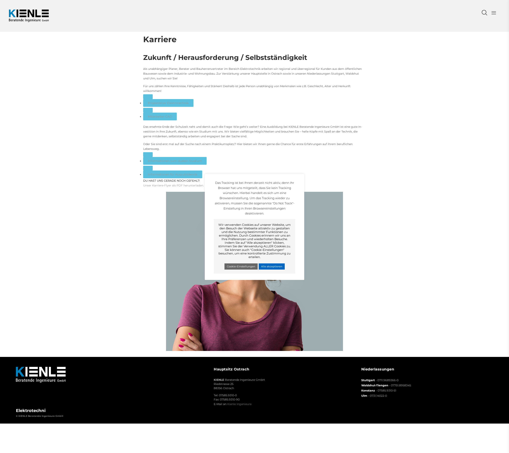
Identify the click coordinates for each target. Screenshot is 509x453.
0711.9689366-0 (387, 380)
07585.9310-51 (387, 390)
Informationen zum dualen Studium (175, 161)
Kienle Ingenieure (239, 404)
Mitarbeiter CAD (160, 116)
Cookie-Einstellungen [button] (241, 266)
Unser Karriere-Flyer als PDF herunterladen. (173, 185)
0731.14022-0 (378, 395)
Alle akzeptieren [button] (271, 266)
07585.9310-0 (228, 395)
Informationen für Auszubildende (172, 174)
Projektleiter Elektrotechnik (168, 103)
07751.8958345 (401, 385)
